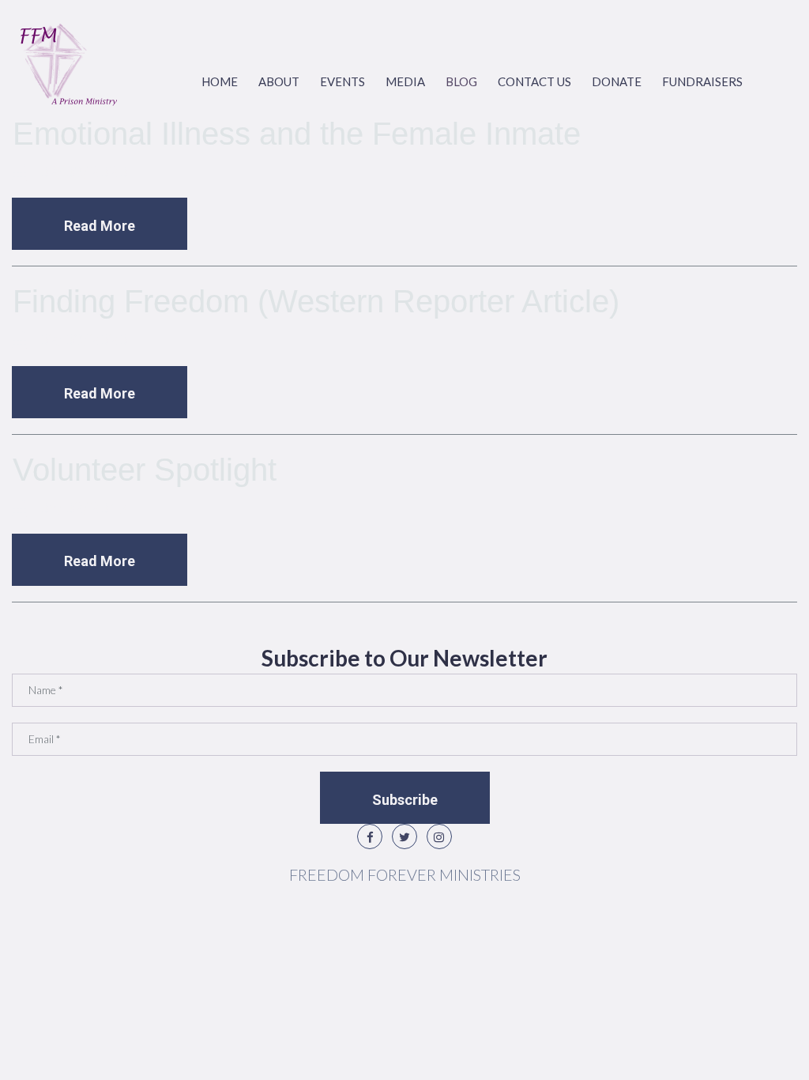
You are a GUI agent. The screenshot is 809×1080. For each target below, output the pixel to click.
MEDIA (405, 81)
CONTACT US (534, 81)
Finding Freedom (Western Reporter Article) (316, 301)
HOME (219, 81)
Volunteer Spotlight (145, 469)
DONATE (617, 81)
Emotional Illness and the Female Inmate (297, 133)
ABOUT (278, 81)
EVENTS (342, 81)
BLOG (461, 81)
